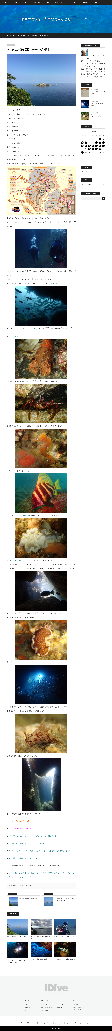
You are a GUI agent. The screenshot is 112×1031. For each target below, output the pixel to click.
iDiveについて (59, 2)
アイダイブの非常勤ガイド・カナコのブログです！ (27, 843)
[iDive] (56, 993)
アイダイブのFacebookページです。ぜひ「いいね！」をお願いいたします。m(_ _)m (39, 851)
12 (89, 146)
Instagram (57, 1019)
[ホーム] (7, 33)
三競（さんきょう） (20, 560)
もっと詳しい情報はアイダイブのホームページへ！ (27, 858)
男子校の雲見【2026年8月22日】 (97, 104)
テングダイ (27, 471)
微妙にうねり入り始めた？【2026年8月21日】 (98, 115)
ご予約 (95, 2)
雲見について (37, 2)
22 (100, 149)
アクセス (85, 2)
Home (16, 2)
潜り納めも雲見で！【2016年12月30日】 (41, 938)
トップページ (28, 1001)
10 (82, 146)
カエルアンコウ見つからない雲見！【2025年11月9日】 (16, 961)
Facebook (54, 1019)
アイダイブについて (46, 1004)
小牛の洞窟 (34, 328)
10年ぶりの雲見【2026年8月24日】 (98, 92)
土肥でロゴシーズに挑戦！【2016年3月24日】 (64, 938)
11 (86, 146)
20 (93, 149)
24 (82, 152)
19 (89, 149)
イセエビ (28, 381)
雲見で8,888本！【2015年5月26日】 (17, 936)
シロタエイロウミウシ (21, 515)
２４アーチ (11, 471)
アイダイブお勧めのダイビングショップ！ (80, 1008)
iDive (4, 2)
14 (96, 146)
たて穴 (9, 515)
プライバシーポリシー (86, 1023)
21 (96, 149)
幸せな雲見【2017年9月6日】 (39, 959)
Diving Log (11, 45)
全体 (18, 885)
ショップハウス (73, 2)
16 (103, 146)
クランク (39, 283)
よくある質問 (44, 1010)
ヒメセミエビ (17, 336)
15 (100, 146)
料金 (48, 2)
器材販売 (59, 1007)
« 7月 (82, 160)
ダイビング (26, 885)
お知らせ (75, 1004)
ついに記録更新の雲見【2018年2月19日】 (65, 960)
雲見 (31, 885)
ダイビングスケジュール (47, 1007)
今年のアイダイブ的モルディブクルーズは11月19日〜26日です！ (32, 836)
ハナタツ (21, 426)
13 (93, 146)
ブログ (26, 2)
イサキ (51, 283)
